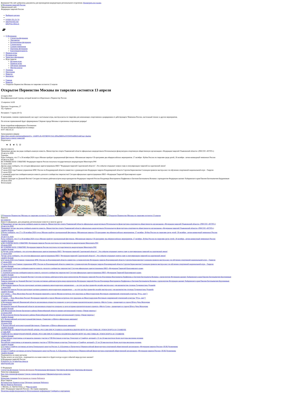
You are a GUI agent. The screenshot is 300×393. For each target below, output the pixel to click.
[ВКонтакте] (7, 144)
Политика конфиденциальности (14, 391)
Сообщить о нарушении (60, 391)
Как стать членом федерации (12, 374)
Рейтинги (41, 378)
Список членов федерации (35, 374)
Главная (9, 80)
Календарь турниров (9, 378)
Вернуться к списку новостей (13, 138)
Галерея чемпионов (18, 47)
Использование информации (38, 391)
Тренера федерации (27, 370)
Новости (9, 74)
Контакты (9, 76)
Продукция (10, 72)
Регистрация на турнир (27, 378)
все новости (6, 220)
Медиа (3, 385)
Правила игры (11, 53)
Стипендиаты (15, 44)
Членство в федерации (15, 57)
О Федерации (11, 36)
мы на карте (32, 387)
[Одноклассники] (10, 144)
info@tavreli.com (12, 22)
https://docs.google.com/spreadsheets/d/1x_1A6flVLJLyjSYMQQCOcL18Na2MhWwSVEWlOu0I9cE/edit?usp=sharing (46, 136)
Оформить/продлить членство (58, 374)
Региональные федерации (20, 42)
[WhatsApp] (20, 144)
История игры (11, 55)
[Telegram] (13, 144)
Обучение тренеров (18, 66)
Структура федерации (19, 38)
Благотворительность (18, 51)
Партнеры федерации (19, 49)
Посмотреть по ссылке (92, 3)
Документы (15, 40)
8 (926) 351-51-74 (12, 20)
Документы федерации (65, 370)
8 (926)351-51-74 (7, 361)
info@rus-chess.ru (12, 24)
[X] (16, 144)
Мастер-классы (16, 68)
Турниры (9, 70)
